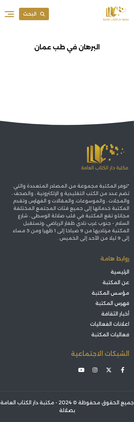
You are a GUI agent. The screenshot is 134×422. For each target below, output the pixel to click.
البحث (29, 14)
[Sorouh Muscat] (116, 14)
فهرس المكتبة (112, 303)
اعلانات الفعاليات (109, 324)
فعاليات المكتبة (110, 335)
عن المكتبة (116, 282)
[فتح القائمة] (9, 14)
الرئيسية (120, 272)
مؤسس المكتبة (110, 293)
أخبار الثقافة (115, 314)
